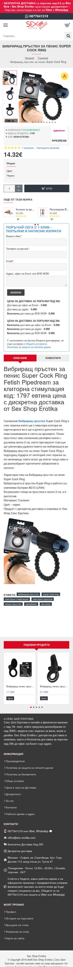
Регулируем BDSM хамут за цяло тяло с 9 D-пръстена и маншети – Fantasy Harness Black (59, 209)
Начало (29, 58)
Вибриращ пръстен (32, 421)
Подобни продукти (37, 645)
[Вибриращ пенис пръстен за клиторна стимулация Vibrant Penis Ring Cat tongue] (53, 668)
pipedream (31, 604)
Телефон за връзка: (18, 248)
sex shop (45, 604)
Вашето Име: (14, 236)
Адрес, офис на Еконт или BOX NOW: (27, 273)
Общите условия (35, 344)
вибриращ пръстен (28, 594)
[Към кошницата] (67, 25)
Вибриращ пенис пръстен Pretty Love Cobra (20, 686)
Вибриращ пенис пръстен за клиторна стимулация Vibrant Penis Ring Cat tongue (54, 686)
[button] (33, 122)
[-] (18, 190)
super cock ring (51, 594)
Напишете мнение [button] (48, 148)
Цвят (9, 170)
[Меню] (5, 25)
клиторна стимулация (16, 599)
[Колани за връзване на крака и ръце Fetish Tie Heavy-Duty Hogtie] (8, 212)
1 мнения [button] (28, 148)
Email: (10, 261)
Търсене (42, 58)
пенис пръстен (13, 604)
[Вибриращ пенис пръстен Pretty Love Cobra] (19, 668)
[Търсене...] (68, 35)
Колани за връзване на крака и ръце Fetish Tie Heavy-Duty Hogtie (26, 209)
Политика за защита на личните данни (29, 347)
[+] (18, 186)
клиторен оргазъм (42, 599)
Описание (20, 358)
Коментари (53, 358)
